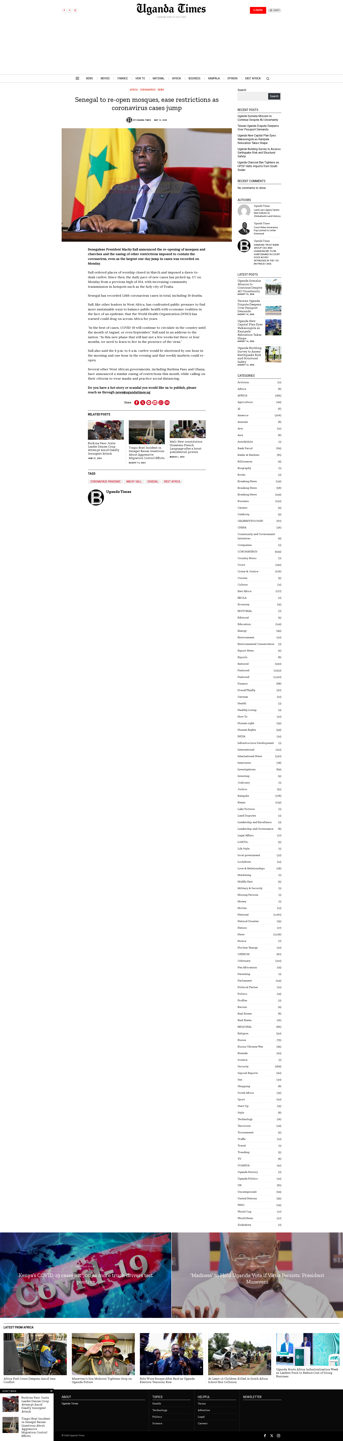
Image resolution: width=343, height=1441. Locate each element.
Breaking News (247, 481)
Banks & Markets (248, 454)
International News (250, 756)
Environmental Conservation (256, 644)
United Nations (247, 1198)
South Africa (246, 1092)
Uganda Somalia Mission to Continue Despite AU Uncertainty (258, 117)
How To (242, 716)
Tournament (245, 1132)
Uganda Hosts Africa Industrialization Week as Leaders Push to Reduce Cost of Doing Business (307, 1373)
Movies (242, 908)
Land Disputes (247, 815)
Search (242, 90)
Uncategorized (247, 1191)
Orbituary (244, 960)
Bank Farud (245, 448)
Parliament (245, 980)
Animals (243, 421)
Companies (245, 545)
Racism (242, 1007)
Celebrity (243, 514)
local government (249, 855)
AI (239, 408)
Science (242, 1059)
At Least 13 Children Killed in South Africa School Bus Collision (238, 1380)
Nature (242, 927)
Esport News (246, 650)
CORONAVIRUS (148, 89)
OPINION (244, 954)
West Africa (172, 481)
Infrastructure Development (256, 743)
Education (244, 624)
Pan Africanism (247, 967)
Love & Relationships (251, 868)
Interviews (244, 762)
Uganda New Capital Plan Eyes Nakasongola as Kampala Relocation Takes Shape (257, 139)
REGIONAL (245, 1026)
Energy (242, 630)
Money (242, 901)
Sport (241, 1099)
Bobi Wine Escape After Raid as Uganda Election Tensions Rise (167, 1380)
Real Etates (245, 1020)
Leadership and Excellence (255, 822)
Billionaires (245, 461)
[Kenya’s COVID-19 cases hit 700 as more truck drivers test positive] (85, 1275)
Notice (242, 941)
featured (243, 663)
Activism (243, 382)
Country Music (247, 558)
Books (241, 474)
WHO (241, 1205)
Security (243, 1066)
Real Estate (245, 1013)
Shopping (244, 1086)
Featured (243, 670)
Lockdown (244, 861)
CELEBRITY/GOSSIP (250, 520)
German (243, 696)
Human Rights (247, 729)
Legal (201, 1416)
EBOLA (242, 597)
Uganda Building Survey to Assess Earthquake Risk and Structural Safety (259, 152)
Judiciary (244, 782)
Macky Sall (134, 481)
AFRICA (134, 89)
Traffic (242, 1139)
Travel (242, 1145)
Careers (242, 507)
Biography (244, 468)
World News (245, 1218)
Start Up (243, 1106)
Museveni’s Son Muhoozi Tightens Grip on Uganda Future (102, 1380)
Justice (242, 789)
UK (240, 1185)
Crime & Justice (248, 571)
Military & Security (250, 888)
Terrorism (244, 1125)
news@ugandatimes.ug (132, 392)
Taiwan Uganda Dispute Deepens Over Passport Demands (258, 127)
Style (241, 1112)
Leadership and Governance (255, 828)
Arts (240, 428)
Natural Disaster (248, 921)
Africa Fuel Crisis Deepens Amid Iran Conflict (30, 1380)
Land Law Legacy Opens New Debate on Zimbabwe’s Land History (267, 212)
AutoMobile (245, 441)
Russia (242, 1040)
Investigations (247, 769)
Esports (242, 657)
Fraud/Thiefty (246, 690)
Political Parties (248, 987)
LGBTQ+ (243, 842)
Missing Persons (248, 894)
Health (242, 703)
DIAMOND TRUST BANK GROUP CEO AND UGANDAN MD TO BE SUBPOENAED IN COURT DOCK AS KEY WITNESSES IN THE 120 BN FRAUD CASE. (267, 254)
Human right (246, 723)
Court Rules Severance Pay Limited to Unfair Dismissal (266, 230)
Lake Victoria (246, 809)
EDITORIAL (245, 611)
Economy (243, 604)
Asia (240, 435)
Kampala (243, 795)
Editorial (243, 617)
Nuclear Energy (248, 947)
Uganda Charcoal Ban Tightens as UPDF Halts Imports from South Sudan (258, 166)
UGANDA (244, 1165)
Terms (202, 1403)
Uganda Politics (248, 1178)
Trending (243, 1152)
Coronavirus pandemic (105, 481)
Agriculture (245, 402)
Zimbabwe (244, 1224)
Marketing (244, 875)
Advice (242, 388)
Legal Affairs (246, 835)
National (243, 914)
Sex (240, 1079)
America (243, 415)
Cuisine (242, 578)
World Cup (245, 1211)
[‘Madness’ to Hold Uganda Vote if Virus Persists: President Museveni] (257, 1275)
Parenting (244, 974)
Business (243, 501)
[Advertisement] (171, 48)
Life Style (244, 848)
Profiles (242, 1000)
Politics (242, 993)
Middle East (245, 881)
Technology (245, 1119)
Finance (243, 683)
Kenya (241, 802)
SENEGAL (152, 481)
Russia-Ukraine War (250, 1046)
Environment (246, 637)
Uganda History (248, 1172)
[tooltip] (64, 10)
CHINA (242, 527)
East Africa (244, 591)
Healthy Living (247, 710)
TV (239, 1158)
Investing (243, 776)
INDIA (241, 736)
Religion (243, 1033)
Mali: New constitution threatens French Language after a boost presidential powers (186, 447)
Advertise (204, 1410)
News (161, 89)
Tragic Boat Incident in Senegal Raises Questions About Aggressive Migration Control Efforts (147, 453)
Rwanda (243, 1053)
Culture (243, 584)
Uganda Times (143, 120)
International (246, 749)
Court (241, 564)
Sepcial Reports (248, 1073)
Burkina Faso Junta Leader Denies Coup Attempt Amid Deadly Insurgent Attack (103, 448)
